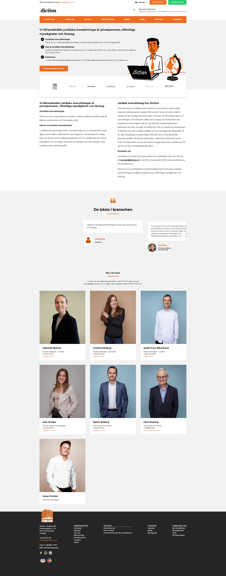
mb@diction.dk (99, 430)
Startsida (49, 19)
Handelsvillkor (80, 537)
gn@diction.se (48, 356)
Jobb (142, 19)
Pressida (77, 528)
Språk (127, 19)
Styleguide (152, 533)
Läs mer (48, 324)
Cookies (77, 540)
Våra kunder (107, 19)
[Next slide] (183, 235)
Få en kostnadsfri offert (53, 68)
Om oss (87, 19)
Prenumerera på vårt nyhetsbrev (118, 533)
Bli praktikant (178, 530)
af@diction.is (148, 356)
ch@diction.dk (99, 356)
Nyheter (177, 19)
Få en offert (157, 2)
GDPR (76, 542)
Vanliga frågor (178, 535)
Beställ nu (179, 2)
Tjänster (69, 19)
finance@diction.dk (151, 430)
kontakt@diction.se (66, 2)
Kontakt (158, 19)
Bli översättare (178, 528)
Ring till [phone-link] (147, 9)
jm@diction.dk (48, 430)
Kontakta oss (109, 528)
